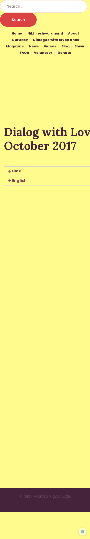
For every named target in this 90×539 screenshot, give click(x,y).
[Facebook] (69, 193)
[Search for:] (43, 6)
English (19, 180)
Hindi (17, 171)
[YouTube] (79, 193)
